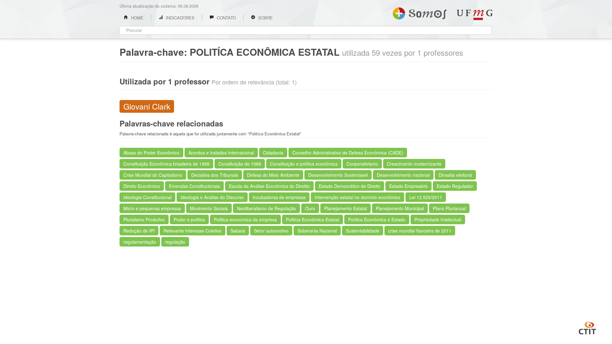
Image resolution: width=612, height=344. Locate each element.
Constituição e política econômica (304, 164)
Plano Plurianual (449, 208)
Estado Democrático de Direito (349, 186)
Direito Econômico (141, 186)
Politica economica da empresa (245, 219)
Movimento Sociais (209, 208)
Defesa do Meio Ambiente (273, 175)
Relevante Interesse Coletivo (193, 230)
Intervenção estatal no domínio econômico (357, 197)
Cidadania (273, 152)
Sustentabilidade (362, 230)
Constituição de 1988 (239, 164)
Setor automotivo (271, 230)
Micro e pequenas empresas (152, 208)
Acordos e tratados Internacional (221, 152)
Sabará (237, 230)
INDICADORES (179, 18)
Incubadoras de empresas (279, 197)
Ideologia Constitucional (147, 197)
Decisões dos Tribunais (214, 175)
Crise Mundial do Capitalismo (152, 175)
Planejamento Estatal (345, 208)
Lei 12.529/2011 (425, 197)
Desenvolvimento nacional (403, 175)
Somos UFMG (419, 12)
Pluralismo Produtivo (144, 219)
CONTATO (225, 18)
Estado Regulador (455, 186)
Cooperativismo (362, 164)
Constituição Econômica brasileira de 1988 (166, 164)
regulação (175, 242)
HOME (136, 18)
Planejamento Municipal (400, 208)
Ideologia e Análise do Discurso (212, 197)
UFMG (474, 15)
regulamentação (139, 242)
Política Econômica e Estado (376, 219)
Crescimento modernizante (414, 164)
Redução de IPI (139, 230)
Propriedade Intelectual (437, 219)
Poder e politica (189, 219)
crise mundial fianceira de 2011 (419, 230)
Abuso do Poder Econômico (151, 152)
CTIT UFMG (587, 327)
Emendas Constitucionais (194, 186)
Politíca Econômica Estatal (312, 219)
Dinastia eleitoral (455, 175)
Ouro (310, 208)
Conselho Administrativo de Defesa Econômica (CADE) (347, 152)
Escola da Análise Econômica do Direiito (269, 186)
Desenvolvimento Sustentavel (338, 175)
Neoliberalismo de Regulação (266, 208)
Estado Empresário (408, 186)
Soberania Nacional (317, 230)
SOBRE (265, 18)
